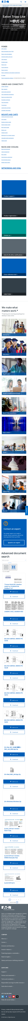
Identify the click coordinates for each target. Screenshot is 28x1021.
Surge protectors (4, 67)
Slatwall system (4, 132)
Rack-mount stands (5, 127)
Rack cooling (3, 154)
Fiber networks (4, 89)
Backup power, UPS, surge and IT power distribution (12, 6)
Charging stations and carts (6, 56)
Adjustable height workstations (7, 138)
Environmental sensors (6, 159)
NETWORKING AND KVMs (11, 168)
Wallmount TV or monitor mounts (8, 135)
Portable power (4, 62)
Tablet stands (4, 140)
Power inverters (4, 70)
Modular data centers (5, 162)
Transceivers (4, 105)
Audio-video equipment (6, 92)
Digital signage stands (5, 124)
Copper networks (4, 86)
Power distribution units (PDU (7, 51)
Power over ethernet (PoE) (6, 97)
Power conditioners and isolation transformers (10, 72)
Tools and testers (4, 102)
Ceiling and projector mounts (7, 116)
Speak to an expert (14, 543)
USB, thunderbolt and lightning (7, 94)
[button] (26, 510)
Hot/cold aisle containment (6, 157)
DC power (3, 75)
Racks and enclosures (5, 149)
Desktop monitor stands (6, 122)
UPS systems (4, 48)
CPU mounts (3, 119)
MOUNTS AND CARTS (9, 114)
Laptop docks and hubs (6, 107)
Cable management (5, 152)
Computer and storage (5, 110)
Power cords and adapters (6, 54)
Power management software (7, 78)
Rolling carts (3, 130)
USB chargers (4, 59)
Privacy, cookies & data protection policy (12, 1009)
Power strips (3, 64)
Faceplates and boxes (5, 99)
